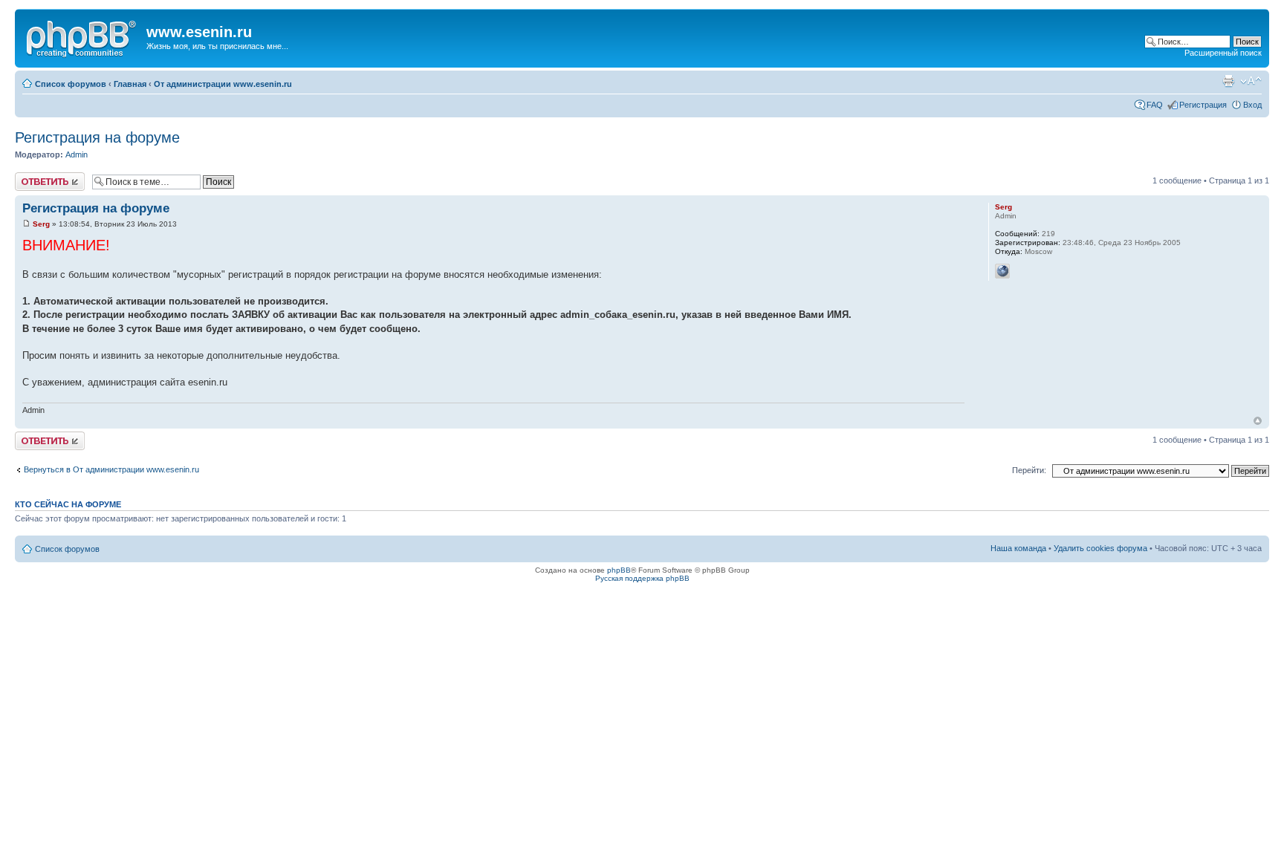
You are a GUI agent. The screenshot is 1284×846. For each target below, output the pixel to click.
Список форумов (70, 83)
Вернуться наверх (1258, 421)
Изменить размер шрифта (1251, 81)
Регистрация (1203, 104)
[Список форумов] (82, 36)
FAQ (1155, 104)
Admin (76, 154)
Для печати (1228, 81)
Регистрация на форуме (97, 137)
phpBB (619, 570)
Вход (1252, 104)
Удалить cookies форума (1100, 548)
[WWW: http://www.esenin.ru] (1002, 271)
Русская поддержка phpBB (642, 578)
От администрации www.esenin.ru (223, 83)
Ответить (33, 176)
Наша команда (1018, 548)
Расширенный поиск (1223, 52)
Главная (130, 83)
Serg (41, 224)
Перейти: (1029, 470)
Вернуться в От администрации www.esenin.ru (111, 469)
